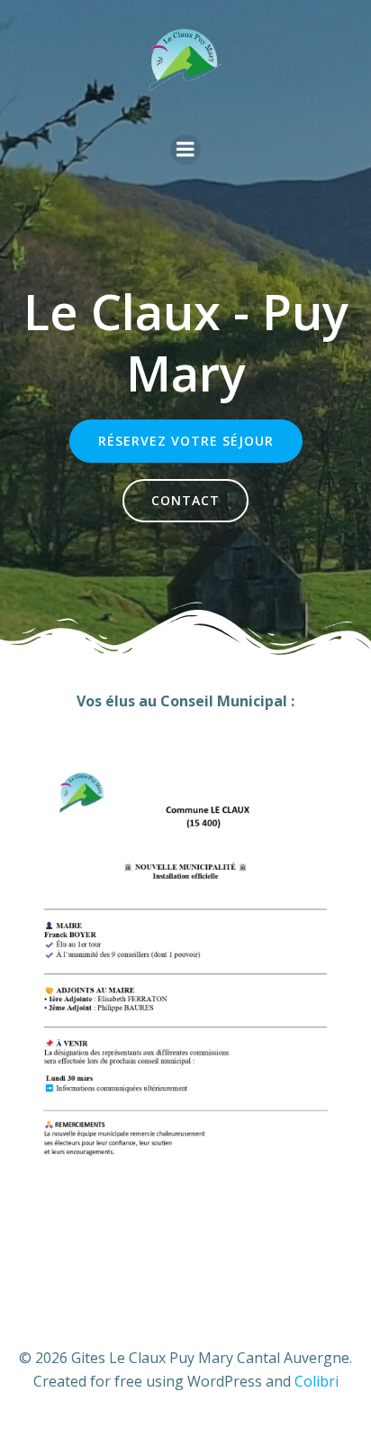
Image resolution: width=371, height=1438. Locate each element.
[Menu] (185, 149)
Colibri (316, 1381)
